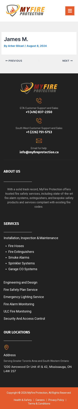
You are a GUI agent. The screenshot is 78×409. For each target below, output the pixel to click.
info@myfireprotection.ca (39, 152)
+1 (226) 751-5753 (39, 132)
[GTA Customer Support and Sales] (39, 101)
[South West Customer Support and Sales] (39, 121)
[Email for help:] (39, 141)
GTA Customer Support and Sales (39, 108)
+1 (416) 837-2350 (39, 112)
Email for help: (39, 148)
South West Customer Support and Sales (39, 128)
